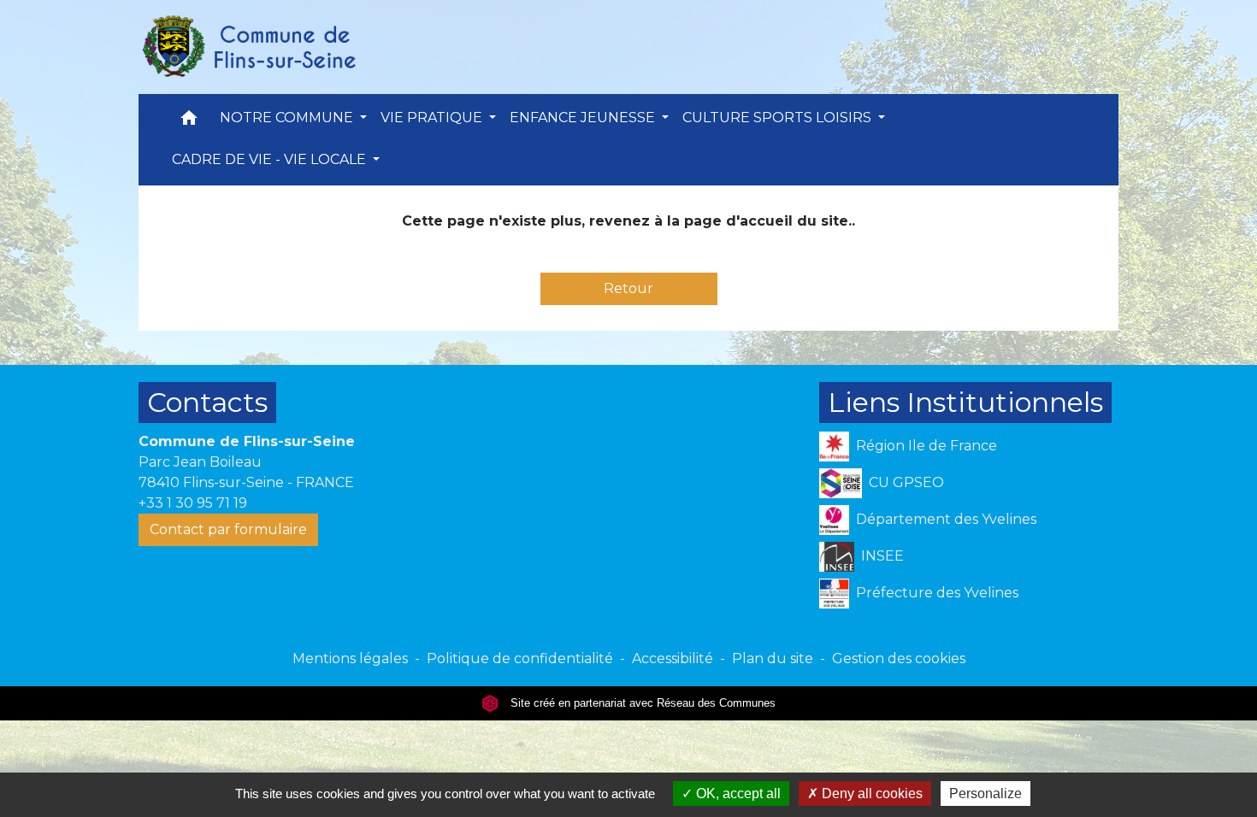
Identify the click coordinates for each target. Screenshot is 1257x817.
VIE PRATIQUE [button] (433, 117)
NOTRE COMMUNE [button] (288, 117)
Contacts (207, 402)
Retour (628, 288)
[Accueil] (248, 47)
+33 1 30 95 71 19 (193, 503)
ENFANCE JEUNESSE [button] (584, 117)
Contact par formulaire (228, 529)
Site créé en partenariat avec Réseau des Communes (641, 703)
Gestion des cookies (898, 658)
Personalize (985, 793)
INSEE (882, 556)
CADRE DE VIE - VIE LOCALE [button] (270, 159)
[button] (189, 122)
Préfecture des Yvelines (937, 593)
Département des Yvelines (946, 519)
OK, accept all (737, 793)
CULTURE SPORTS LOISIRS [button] (778, 117)
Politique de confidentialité (520, 658)
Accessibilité (672, 658)
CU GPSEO (906, 482)
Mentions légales (350, 658)
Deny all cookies (870, 793)
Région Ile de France (926, 446)
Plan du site (772, 658)
